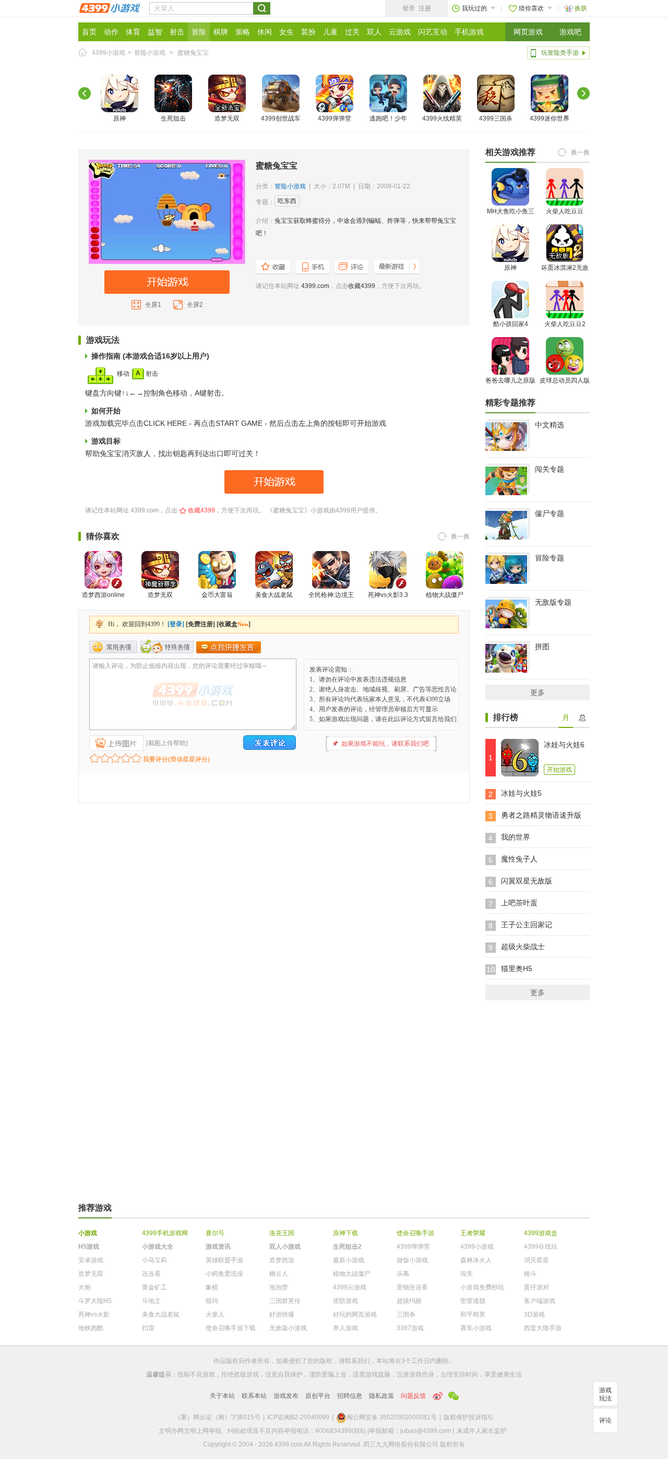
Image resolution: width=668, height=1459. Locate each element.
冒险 (199, 32)
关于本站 (222, 1396)
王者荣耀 (472, 1233)
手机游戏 (469, 32)
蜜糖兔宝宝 (193, 52)
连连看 (151, 1273)
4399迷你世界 (549, 118)
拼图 (542, 646)
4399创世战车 (281, 118)
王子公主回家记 (526, 924)
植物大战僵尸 (444, 595)
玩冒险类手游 (560, 52)
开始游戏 (559, 769)
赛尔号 (215, 1233)
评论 (605, 1420)
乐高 (403, 1273)
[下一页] (583, 93)
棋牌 (220, 32)
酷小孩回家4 (510, 324)
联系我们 (357, 1361)
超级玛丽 (409, 1301)
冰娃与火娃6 (564, 744)
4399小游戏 (108, 52)
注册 (425, 8)
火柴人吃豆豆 (564, 211)
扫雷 (148, 1328)
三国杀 (406, 1314)
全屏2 (195, 304)
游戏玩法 (605, 1394)
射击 (177, 32)
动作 (111, 32)
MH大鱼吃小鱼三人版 (510, 217)
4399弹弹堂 (334, 118)
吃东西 (287, 201)
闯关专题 (549, 469)
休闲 (264, 32)
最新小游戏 (348, 1260)
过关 (352, 32)
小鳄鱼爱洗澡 (224, 1273)
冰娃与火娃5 (521, 793)
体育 (133, 32)
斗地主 (151, 1301)
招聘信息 (349, 1396)
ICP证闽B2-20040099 (298, 1417)
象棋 (212, 1287)
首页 (89, 32)
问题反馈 (413, 1396)
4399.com (315, 286)
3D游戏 (534, 1314)
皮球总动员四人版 (565, 380)
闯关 (466, 1273)
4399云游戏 (349, 1287)
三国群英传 (285, 1301)
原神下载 (345, 1233)
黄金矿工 (154, 1287)
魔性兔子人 (519, 859)
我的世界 (515, 837)
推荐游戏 (95, 1207)
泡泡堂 (278, 1287)
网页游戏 (528, 32)
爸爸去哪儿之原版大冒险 (510, 386)
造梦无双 (227, 118)
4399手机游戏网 (165, 1233)
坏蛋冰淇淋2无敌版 (565, 273)
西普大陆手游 (543, 1328)
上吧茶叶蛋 (519, 903)
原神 (119, 118)
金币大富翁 (217, 595)
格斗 (530, 1273)
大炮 (84, 1287)
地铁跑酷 (90, 1328)
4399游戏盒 (540, 1233)
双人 (374, 32)
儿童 (330, 32)
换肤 (581, 8)
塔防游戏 (345, 1301)
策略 (242, 32)
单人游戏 (345, 1328)
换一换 (460, 536)
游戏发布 (286, 1396)
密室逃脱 (472, 1301)
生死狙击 (173, 118)
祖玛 (212, 1301)
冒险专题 (549, 558)
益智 (155, 32)
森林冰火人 (476, 1260)
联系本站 (254, 1396)
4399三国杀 (495, 118)
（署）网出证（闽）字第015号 (217, 1417)
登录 (408, 8)
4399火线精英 (442, 118)
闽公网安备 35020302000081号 (392, 1417)
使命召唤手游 (415, 1233)
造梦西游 (281, 1260)
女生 (286, 32)
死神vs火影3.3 (388, 595)
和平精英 (472, 1314)
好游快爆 (281, 1314)
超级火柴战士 (523, 946)
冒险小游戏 (149, 52)
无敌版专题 (553, 602)
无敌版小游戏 (288, 1328)
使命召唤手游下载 (231, 1328)
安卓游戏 (90, 1260)
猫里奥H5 (516, 968)
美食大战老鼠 (274, 595)
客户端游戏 (539, 1301)
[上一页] (84, 93)
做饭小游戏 (412, 1260)
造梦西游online (103, 595)
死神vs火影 (94, 1314)
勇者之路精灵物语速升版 (541, 815)
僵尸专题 (549, 513)
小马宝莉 (154, 1260)
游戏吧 (570, 32)
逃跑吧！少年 (388, 118)
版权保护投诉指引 (469, 1417)
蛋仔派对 (536, 1287)
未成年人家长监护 (482, 1430)
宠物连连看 (412, 1287)
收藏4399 (361, 286)
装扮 (308, 32)
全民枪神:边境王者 (331, 601)
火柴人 (215, 1314)
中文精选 (549, 425)
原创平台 (317, 1396)
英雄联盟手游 (224, 1260)
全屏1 (153, 304)
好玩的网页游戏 (355, 1314)
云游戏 (400, 32)
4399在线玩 (540, 1246)
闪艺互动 (432, 32)
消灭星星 (536, 1260)
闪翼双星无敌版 (526, 881)
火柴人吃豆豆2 (565, 324)
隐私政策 (381, 1396)
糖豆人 (278, 1273)
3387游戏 (410, 1328)
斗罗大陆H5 (95, 1301)
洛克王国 (281, 1233)
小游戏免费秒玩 (482, 1287)
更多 (537, 692)
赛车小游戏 (476, 1328)
